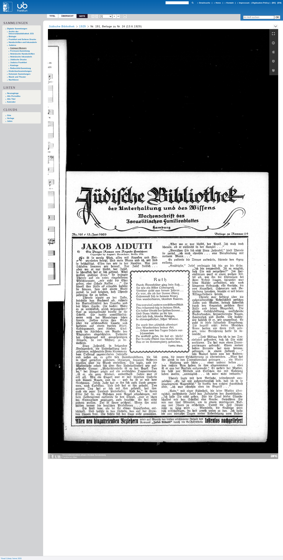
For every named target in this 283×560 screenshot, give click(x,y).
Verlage (10, 118)
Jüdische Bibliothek (62, 26)
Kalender (11, 102)
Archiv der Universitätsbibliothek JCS (21, 32)
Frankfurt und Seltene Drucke (22, 39)
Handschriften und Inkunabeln (23, 42)
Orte (9, 115)
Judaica (12, 45)
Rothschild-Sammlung (20, 68)
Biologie (12, 36)
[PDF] (273, 61)
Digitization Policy (260, 3)
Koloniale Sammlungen (19, 74)
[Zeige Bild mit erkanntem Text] (125, 16)
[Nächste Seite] (114, 16)
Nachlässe (14, 80)
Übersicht (67, 15)
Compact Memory (18, 48)
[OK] (192, 2)
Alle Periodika (13, 96)
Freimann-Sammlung (20, 51)
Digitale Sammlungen (17, 29)
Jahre (10, 121)
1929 (82, 26)
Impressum (244, 3)
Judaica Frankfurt (18, 62)
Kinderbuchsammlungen (20, 71)
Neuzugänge (13, 93)
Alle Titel (11, 99)
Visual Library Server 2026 (11, 558)
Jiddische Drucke (18, 59)
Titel (52, 15)
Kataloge (14, 65)
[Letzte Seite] (118, 16)
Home (218, 3)
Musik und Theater (17, 77)
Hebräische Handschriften (22, 54)
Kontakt (230, 3)
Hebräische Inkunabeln (21, 57)
